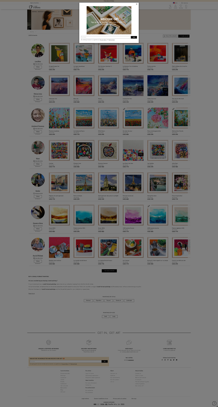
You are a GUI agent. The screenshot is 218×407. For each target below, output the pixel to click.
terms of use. (112, 39)
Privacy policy (103, 39)
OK (134, 37)
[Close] (136, 4)
